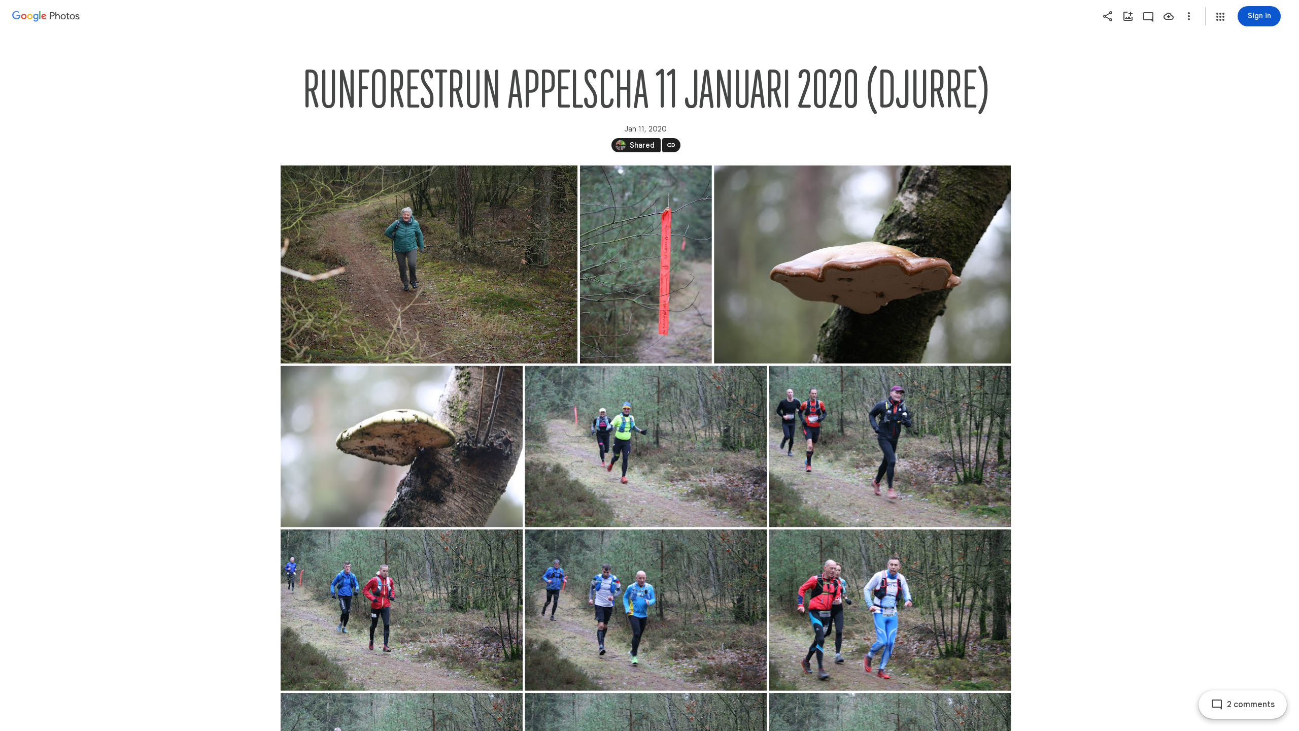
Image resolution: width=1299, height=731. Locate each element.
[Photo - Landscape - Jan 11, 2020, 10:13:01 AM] (429, 264)
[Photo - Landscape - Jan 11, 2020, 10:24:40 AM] (862, 264)
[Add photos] (1128, 16)
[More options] (1189, 16)
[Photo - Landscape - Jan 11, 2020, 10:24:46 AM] (402, 446)
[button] (1220, 17)
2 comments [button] (1251, 705)
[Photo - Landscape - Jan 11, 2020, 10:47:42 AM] (890, 446)
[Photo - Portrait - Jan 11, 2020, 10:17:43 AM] (645, 264)
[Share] (1108, 16)
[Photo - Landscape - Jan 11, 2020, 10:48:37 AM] (646, 610)
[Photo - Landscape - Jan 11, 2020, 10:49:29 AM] (890, 610)
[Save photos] (1168, 16)
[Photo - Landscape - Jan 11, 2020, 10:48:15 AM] (402, 610)
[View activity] (1148, 16)
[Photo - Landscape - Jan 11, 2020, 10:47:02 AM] (646, 446)
